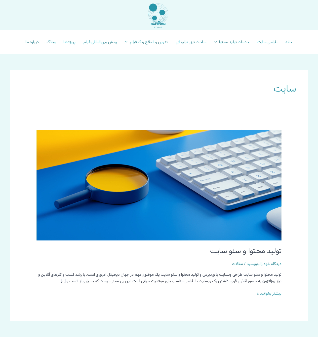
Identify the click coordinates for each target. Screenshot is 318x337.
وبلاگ (51, 42)
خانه (288, 42)
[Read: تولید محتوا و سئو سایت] (159, 185)
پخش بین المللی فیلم (100, 42)
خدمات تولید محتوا (234, 42)
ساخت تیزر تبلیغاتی (191, 42)
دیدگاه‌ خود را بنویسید (264, 264)
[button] (216, 42)
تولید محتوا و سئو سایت (245, 251)
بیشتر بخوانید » (269, 294)
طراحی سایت (267, 42)
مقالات (237, 264)
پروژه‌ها (70, 42)
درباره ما (32, 42)
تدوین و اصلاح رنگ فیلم (149, 42)
